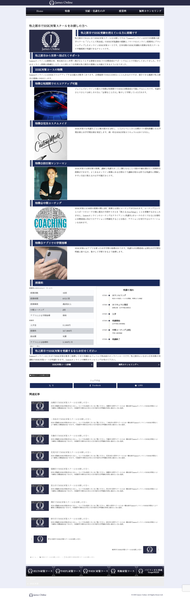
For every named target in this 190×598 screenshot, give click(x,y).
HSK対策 (34, 584)
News (32, 579)
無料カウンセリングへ (128, 365)
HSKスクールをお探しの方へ (40, 375)
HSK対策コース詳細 (61, 365)
